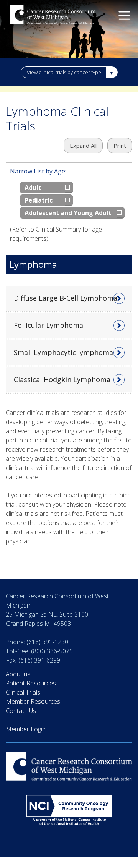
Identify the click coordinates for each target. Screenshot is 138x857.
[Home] (52, 16)
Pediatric (39, 200)
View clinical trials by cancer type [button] (64, 72)
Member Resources (33, 701)
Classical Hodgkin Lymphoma (62, 379)
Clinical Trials (23, 692)
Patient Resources (31, 683)
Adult (33, 187)
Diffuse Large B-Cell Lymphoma (65, 298)
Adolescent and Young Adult (68, 213)
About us (18, 674)
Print (119, 145)
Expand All (83, 145)
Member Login (26, 729)
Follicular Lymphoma (48, 325)
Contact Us (21, 710)
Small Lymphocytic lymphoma (63, 352)
